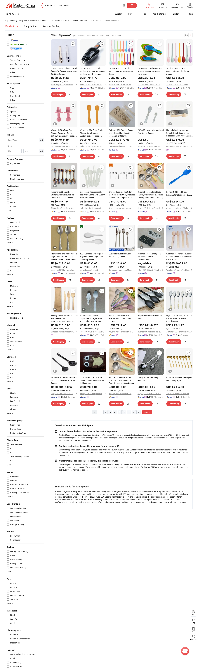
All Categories (14, 14)
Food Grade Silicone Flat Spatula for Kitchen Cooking (120, 318)
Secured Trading (51, 26)
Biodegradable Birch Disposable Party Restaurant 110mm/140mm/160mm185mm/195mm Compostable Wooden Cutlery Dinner (64, 318)
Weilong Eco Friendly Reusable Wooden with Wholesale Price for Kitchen (179, 256)
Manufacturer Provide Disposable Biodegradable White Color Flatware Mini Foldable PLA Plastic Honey (91, 318)
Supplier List (30, 26)
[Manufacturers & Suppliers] (20, 5)
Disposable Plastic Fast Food (150, 317)
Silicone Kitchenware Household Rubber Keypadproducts (149, 256)
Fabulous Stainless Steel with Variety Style (179, 379)
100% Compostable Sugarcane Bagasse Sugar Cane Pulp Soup (92, 256)
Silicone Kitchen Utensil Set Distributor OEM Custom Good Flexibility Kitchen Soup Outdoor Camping (121, 380)
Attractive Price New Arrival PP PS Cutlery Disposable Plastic (64, 380)
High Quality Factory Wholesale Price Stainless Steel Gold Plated (179, 318)
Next (146, 412)
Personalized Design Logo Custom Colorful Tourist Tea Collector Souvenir (62, 195)
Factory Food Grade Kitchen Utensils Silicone (179, 193)
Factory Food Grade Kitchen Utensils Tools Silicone (121, 71)
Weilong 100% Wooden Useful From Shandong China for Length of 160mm (121, 133)
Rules (191, 14)
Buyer (130, 14)
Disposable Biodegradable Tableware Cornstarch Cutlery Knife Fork (92, 195)
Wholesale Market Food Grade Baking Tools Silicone (178, 71)
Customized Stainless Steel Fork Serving (120, 255)
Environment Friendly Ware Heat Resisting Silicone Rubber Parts (92, 380)
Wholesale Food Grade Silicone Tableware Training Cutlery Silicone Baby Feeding (63, 133)
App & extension (159, 14)
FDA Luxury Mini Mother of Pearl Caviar (151, 131)
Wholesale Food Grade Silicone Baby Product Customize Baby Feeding (91, 133)
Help (144, 14)
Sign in (190, 7)
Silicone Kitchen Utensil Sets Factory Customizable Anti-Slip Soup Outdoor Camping (150, 195)
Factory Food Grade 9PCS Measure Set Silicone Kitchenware (150, 71)
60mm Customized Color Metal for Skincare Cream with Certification (64, 71)
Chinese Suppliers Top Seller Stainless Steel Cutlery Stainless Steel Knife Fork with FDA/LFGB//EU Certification (122, 195)
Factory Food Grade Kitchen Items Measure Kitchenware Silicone (92, 71)
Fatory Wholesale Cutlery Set (148, 378)
